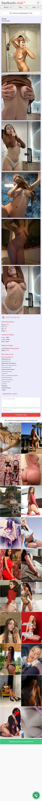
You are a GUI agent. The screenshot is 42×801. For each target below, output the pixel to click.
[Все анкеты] (13, 2)
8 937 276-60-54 (12, 317)
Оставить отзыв (21, 415)
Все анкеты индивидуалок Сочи (21, 13)
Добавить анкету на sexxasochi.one (21, 741)
